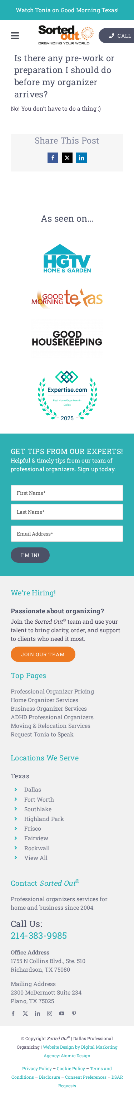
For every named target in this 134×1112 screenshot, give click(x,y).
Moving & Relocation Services (50, 725)
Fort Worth (39, 799)
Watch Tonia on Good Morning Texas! (67, 10)
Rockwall (37, 848)
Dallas (32, 789)
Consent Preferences (85, 1077)
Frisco (32, 828)
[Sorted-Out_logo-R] (66, 28)
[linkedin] (37, 1013)
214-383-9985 (39, 935)
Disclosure (49, 1077)
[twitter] (25, 1013)
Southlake (37, 809)
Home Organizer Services (44, 700)
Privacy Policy (37, 1068)
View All (36, 857)
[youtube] (61, 1013)
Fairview (36, 838)
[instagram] (49, 1013)
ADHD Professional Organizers (52, 717)
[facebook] (13, 1013)
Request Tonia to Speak (42, 734)
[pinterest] (73, 1013)
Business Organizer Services (49, 708)
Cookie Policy (71, 1068)
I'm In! (30, 555)
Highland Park (44, 818)
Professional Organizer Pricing (52, 691)
